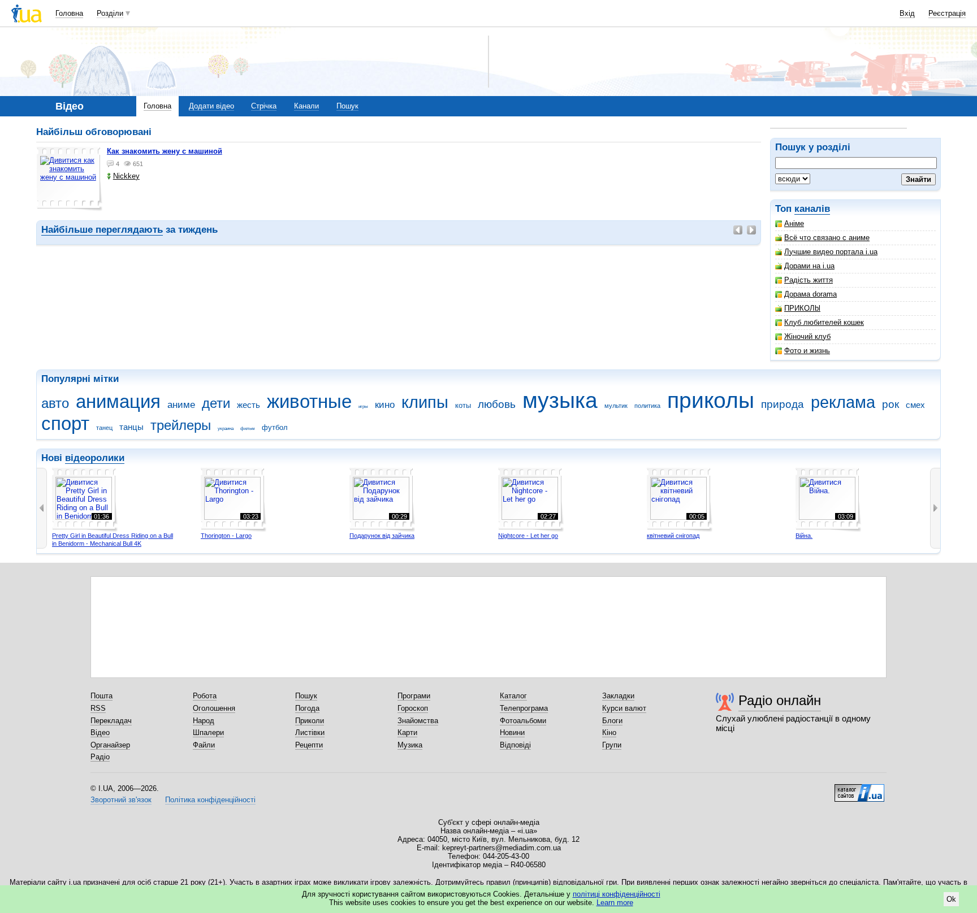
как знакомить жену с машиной (164, 151)
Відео (100, 732)
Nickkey (126, 176)
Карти (407, 732)
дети (216, 403)
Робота (205, 696)
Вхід (907, 13)
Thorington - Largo (226, 535)
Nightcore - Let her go (528, 535)
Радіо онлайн (779, 700)
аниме (181, 404)
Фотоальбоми (523, 720)
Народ (203, 720)
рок (890, 404)
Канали (306, 106)
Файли (204, 745)
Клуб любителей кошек (824, 322)
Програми (413, 696)
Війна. (804, 535)
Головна (69, 13)
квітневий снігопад (673, 535)
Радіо (100, 757)
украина (226, 428)
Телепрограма (524, 708)
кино (385, 404)
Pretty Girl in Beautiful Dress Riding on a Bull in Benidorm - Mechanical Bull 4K (112, 539)
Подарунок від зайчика (381, 535)
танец (104, 427)
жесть (248, 405)
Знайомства (417, 720)
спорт (65, 423)
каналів (812, 208)
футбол (275, 427)
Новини (512, 732)
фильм (247, 428)
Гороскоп (412, 708)
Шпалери (208, 732)
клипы (424, 402)
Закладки (618, 696)
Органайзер (110, 745)
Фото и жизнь (807, 350)
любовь (497, 404)
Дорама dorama (810, 294)
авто (55, 403)
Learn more (614, 902)
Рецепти (309, 745)
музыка (560, 400)
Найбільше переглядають (102, 229)
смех (915, 405)
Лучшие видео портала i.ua (830, 251)
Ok (951, 899)
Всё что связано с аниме (827, 237)
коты (463, 405)
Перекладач (111, 720)
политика (647, 405)
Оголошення (214, 708)
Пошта (101, 696)
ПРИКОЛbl (802, 308)
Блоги (612, 720)
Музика (409, 745)
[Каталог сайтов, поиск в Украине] (859, 788)
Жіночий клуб (807, 336)
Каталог (513, 696)
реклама (843, 402)
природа (782, 404)
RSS (98, 708)
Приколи (309, 720)
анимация (118, 401)
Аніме (794, 223)
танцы (131, 427)
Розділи (110, 13)
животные (309, 401)
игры (363, 406)
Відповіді (515, 745)
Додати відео (211, 106)
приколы (710, 400)
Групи (611, 745)
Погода (307, 708)
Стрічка (263, 106)
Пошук (347, 106)
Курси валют (624, 708)
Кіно (609, 732)
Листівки (310, 732)
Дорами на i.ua (809, 266)
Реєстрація (947, 13)
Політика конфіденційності (210, 799)
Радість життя (808, 280)
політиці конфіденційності (616, 894)
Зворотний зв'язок (121, 799)
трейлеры (180, 425)
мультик (616, 405)
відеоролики (94, 458)
